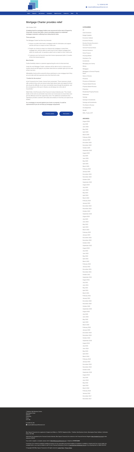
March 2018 (86, 388)
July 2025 (85, 155)
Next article (66, 113)
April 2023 (85, 227)
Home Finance (87, 53)
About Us (34, 13)
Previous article (50, 113)
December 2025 (87, 142)
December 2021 (87, 269)
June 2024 (85, 190)
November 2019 (87, 335)
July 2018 (85, 377)
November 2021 (87, 272)
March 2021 (86, 293)
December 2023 (87, 206)
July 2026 (85, 124)
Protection (85, 89)
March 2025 (86, 166)
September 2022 (87, 245)
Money (84, 66)
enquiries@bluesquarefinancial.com (36, 424)
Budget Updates (87, 35)
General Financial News (89, 47)
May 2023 (85, 224)
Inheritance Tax (87, 58)
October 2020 (86, 306)
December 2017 (87, 396)
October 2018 (86, 369)
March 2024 (86, 198)
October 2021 (86, 274)
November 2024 (87, 177)
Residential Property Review (90, 91)
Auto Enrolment (87, 32)
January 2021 (86, 298)
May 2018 (85, 383)
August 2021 (86, 280)
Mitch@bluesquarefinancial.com (58, 440)
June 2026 (85, 126)
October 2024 (86, 179)
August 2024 (86, 184)
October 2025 (86, 147)
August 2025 (86, 153)
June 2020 (85, 316)
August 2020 (86, 311)
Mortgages (85, 69)
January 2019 (86, 361)
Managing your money (89, 63)
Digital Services (57, 13)
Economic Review (88, 40)
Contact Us (66, 13)
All (83, 30)
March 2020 (86, 324)
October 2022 (86, 243)
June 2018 (85, 380)
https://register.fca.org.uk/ (97, 436)
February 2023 (87, 232)
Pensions (85, 78)
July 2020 (85, 314)
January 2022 (86, 266)
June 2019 (85, 348)
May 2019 (85, 351)
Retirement (86, 94)
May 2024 (85, 192)
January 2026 (86, 140)
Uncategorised (87, 107)
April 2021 (85, 290)
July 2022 (85, 250)
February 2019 (87, 359)
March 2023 (86, 229)
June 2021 (85, 285)
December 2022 (87, 237)
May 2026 (85, 129)
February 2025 (87, 169)
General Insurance (88, 50)
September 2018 (87, 372)
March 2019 (86, 356)
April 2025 (85, 163)
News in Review (87, 76)
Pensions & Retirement (89, 81)
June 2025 (85, 158)
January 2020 (86, 330)
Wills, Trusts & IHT (88, 113)
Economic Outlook (88, 38)
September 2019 (87, 340)
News (72, 13)
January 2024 (86, 203)
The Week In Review (88, 105)
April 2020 (85, 322)
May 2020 (85, 319)
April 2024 (85, 195)
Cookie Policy (61, 448)
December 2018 (87, 364)
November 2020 (87, 303)
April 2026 (85, 132)
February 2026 (87, 137)
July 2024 (85, 187)
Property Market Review (89, 84)
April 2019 (85, 353)
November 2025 (87, 145)
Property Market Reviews (89, 86)
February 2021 (87, 295)
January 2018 (86, 393)
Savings (85, 97)
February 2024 (87, 200)
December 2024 (87, 174)
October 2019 (86, 338)
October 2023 (86, 211)
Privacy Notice (68, 448)
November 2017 (87, 398)
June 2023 (85, 221)
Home (28, 13)
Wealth (85, 110)
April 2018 (85, 385)
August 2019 (86, 343)
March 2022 (86, 261)
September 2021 (87, 277)
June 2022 (85, 253)
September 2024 (87, 182)
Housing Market (87, 55)
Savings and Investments (89, 102)
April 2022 (85, 258)
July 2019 (85, 346)
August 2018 (86, 375)
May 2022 (85, 256)
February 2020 (87, 327)
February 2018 (87, 390)
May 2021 (85, 287)
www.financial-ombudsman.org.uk (77, 445)
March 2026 (86, 134)
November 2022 (87, 240)
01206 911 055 (31, 422)
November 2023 (87, 208)
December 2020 (87, 301)
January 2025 (86, 171)
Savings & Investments (89, 99)
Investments (86, 61)
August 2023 (86, 216)
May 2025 (85, 161)
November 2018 (87, 367)
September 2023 (87, 214)
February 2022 (87, 264)
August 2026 (86, 121)
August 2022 (86, 248)
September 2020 (87, 309)
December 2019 (87, 332)
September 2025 (87, 150)
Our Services (42, 13)
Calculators (49, 13)
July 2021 (85, 282)
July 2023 (85, 219)
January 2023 (86, 235)
